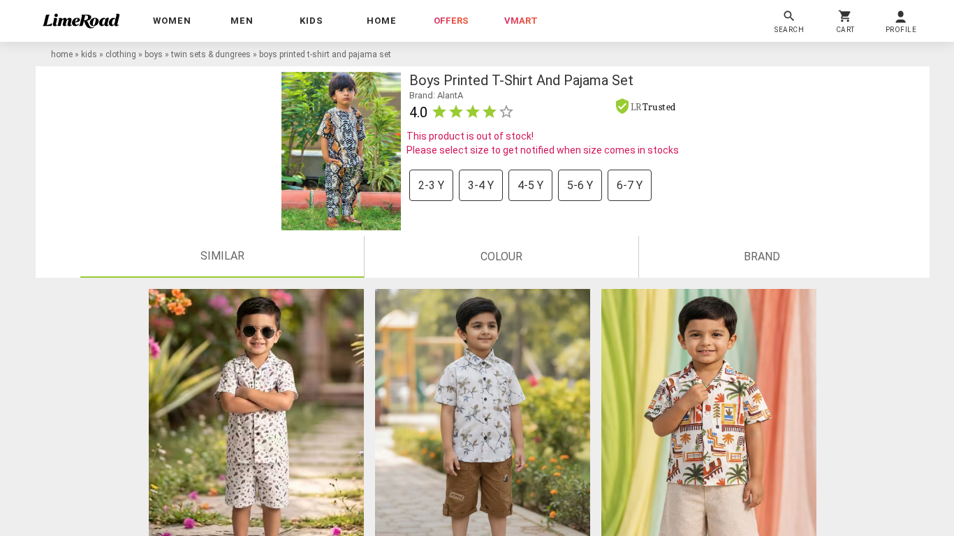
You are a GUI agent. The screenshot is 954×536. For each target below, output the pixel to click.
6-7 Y (630, 185)
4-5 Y (530, 185)
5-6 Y (580, 185)
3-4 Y (481, 185)
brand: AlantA (437, 95)
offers (451, 20)
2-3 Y (431, 185)
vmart (521, 20)
